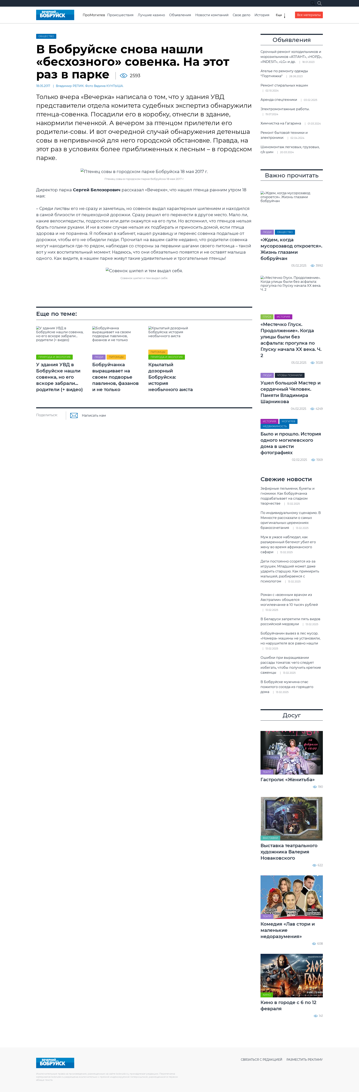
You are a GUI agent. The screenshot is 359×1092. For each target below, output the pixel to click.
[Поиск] (319, 3)
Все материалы (309, 15)
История (261, 15)
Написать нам (94, 415)
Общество (46, 36)
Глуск (267, 316)
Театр (267, 772)
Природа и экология (54, 357)
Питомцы (116, 357)
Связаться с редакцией (261, 1059)
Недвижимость (275, 426)
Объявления (180, 15)
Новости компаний (212, 15)
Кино (267, 994)
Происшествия (120, 15)
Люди (99, 357)
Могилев (288, 421)
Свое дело (241, 15)
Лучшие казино (151, 15)
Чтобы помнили (289, 375)
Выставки (270, 837)
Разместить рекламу (304, 1059)
